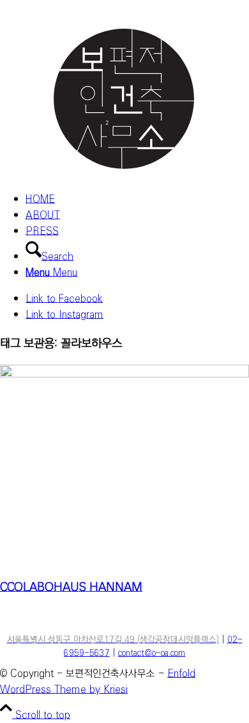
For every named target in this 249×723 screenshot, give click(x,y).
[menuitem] (137, 199)
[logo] (124, 173)
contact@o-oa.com (151, 653)
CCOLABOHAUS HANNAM (71, 587)
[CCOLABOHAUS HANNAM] (124, 375)
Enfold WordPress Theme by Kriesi (97, 681)
